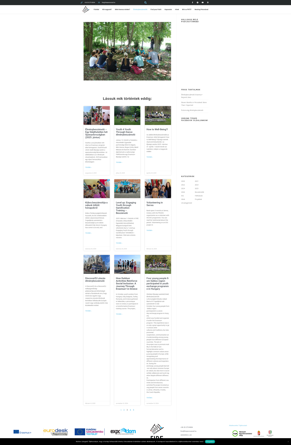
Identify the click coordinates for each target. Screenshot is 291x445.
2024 (183, 188)
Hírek (177, 9)
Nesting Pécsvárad (201, 9)
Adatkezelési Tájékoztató (238, 425)
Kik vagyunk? (107, 9)
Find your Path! (156, 9)
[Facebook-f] (192, 2)
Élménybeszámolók (140, 9)
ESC (182, 196)
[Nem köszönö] (288, 441)
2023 (196, 185)
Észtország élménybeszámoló (192, 110)
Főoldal (96, 9)
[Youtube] (202, 2)
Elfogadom (210, 441)
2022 (183, 185)
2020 (183, 181)
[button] (86, 54)
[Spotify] (197, 2)
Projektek (198, 199)
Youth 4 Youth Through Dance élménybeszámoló (125, 132)
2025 (196, 188)
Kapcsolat (168, 9)
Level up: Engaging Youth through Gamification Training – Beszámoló (126, 207)
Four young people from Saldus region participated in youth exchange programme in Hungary (158, 283)
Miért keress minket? (122, 9)
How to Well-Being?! (157, 129)
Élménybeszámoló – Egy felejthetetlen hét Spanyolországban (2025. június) (96, 133)
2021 (196, 181)
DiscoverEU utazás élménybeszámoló (95, 279)
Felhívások (199, 196)
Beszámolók (199, 192)
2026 (183, 192)
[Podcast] (207, 2)
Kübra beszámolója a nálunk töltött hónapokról (96, 205)
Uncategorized (186, 203)
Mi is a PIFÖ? (186, 9)
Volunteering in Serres (155, 204)
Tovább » (88, 167)
